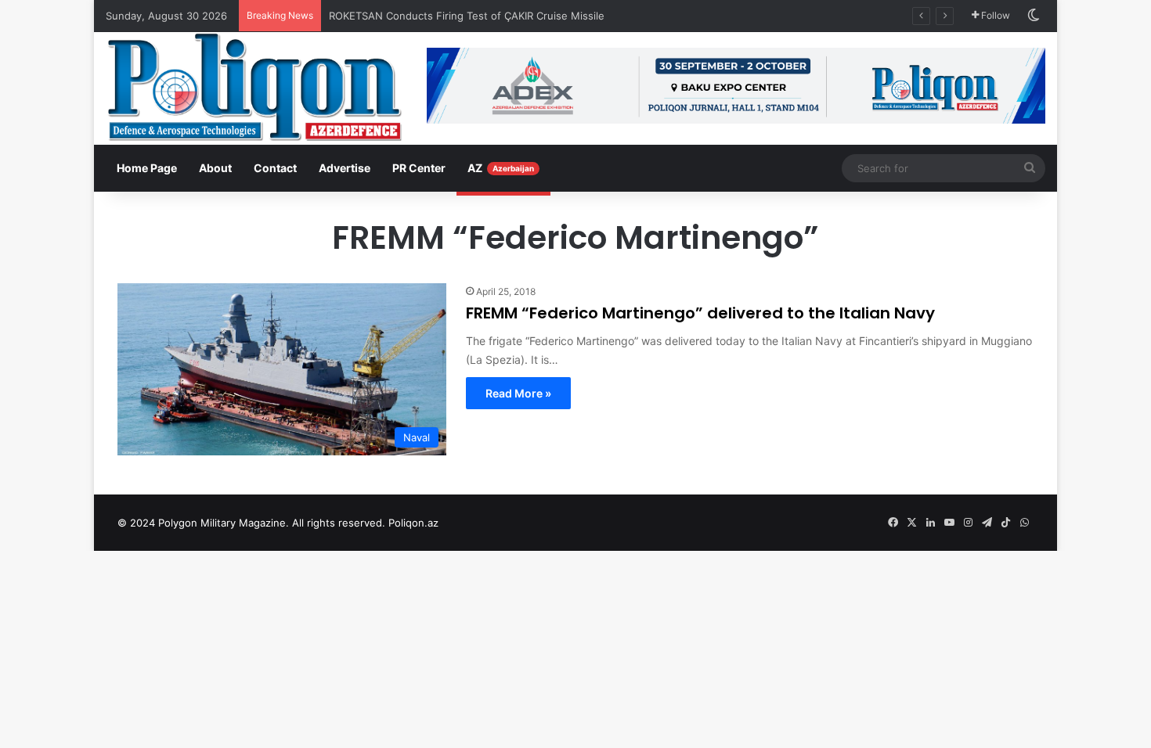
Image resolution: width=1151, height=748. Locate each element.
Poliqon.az (413, 522)
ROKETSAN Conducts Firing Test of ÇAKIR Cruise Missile (468, 15)
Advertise (344, 167)
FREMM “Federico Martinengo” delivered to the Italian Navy (700, 313)
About (215, 167)
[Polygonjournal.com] (254, 87)
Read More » (518, 393)
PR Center (419, 167)
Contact (275, 167)
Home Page (147, 167)
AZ (500, 167)
